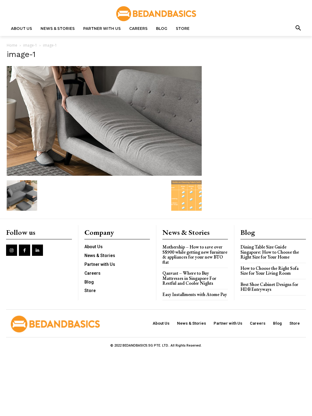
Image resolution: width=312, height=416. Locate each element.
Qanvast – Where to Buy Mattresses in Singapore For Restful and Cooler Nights (189, 278)
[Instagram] (11, 250)
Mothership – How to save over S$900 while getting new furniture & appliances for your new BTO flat (194, 254)
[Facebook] (24, 250)
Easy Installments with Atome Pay (194, 294)
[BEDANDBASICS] (156, 13)
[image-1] (104, 174)
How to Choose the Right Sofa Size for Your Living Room (269, 270)
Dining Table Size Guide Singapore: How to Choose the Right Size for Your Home (269, 252)
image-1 (30, 45)
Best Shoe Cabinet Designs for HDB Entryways (269, 286)
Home (12, 45)
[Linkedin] (37, 250)
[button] (298, 28)
